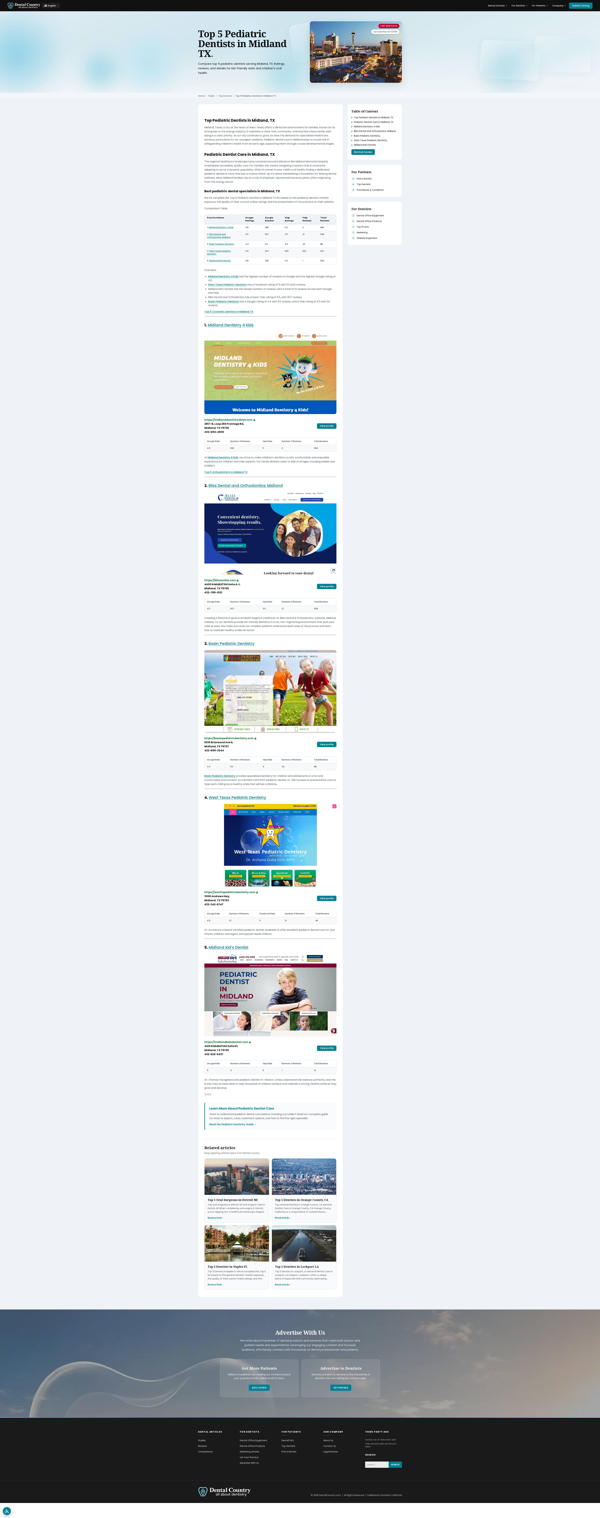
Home (201, 95)
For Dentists (518, 5)
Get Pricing (340, 1387)
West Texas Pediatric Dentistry (219, 252)
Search (395, 1464)
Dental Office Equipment (253, 1440)
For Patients (538, 5)
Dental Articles (496, 5)
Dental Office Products (252, 1446)
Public (211, 95)
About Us (328, 1440)
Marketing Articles (249, 1451)
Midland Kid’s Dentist (220, 260)
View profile (327, 426)
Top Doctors (225, 95)
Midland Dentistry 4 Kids (221, 227)
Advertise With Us (249, 1463)
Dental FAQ (288, 1440)
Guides (202, 1440)
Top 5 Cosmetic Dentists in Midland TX (228, 311)
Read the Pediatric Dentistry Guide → (233, 1124)
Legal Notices (330, 1451)
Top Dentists (389, 26)
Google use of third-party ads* (380, 1440)
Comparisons (205, 1451)
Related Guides (363, 152)
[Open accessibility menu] (6, 1511)
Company (557, 5)
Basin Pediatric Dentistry (221, 244)
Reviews (202, 1446)
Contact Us (329, 1446)
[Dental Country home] (24, 6)
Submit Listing (580, 5)
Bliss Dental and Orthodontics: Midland (218, 236)
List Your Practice (249, 1457)
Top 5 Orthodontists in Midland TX (226, 472)
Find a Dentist (289, 1451)
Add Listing (259, 1387)
